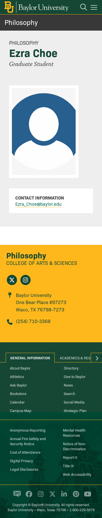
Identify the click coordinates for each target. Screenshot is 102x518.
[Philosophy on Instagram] (25, 280)
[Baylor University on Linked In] (63, 496)
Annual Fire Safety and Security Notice (28, 441)
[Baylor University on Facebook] (28, 496)
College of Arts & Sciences (41, 262)
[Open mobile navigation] (95, 8)
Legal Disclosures (24, 469)
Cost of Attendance (25, 452)
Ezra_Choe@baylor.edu (38, 204)
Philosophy (21, 22)
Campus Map (20, 410)
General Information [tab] (30, 357)
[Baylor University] (36, 7)
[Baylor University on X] (51, 496)
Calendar (17, 401)
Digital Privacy (21, 460)
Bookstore (18, 393)
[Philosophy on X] (12, 280)
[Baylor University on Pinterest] (75, 496)
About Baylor (20, 367)
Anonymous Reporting (28, 429)
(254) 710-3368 (33, 321)
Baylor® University (45, 504)
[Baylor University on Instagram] (39, 496)
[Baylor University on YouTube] (86, 496)
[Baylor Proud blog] (16, 496)
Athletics (17, 376)
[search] (81, 8)
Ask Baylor (18, 384)
